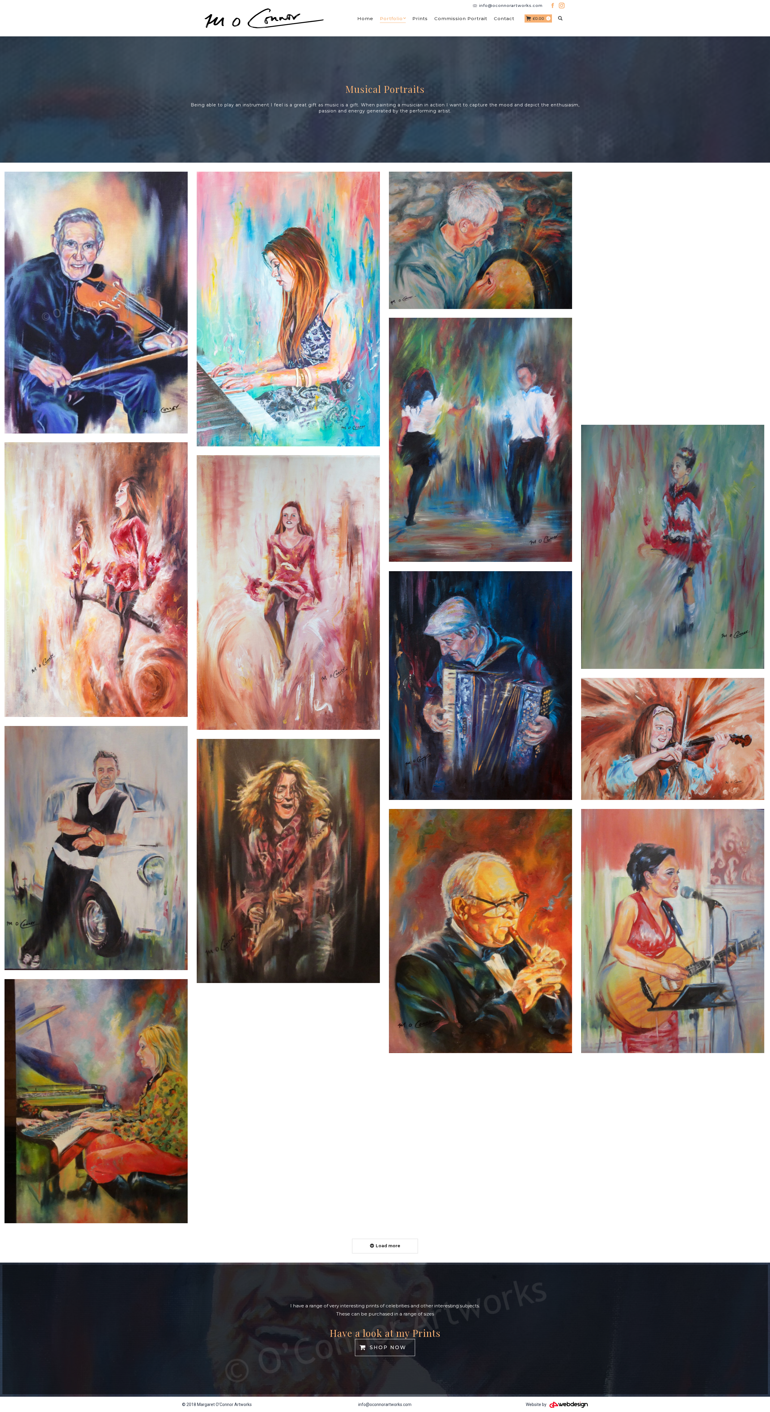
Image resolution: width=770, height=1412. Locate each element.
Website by (536, 1404)
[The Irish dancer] (672, 547)
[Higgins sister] (672, 739)
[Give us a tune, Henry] (480, 685)
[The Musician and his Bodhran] (480, 240)
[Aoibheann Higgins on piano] (288, 309)
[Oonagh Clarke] (672, 931)
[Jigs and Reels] (480, 440)
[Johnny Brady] (96, 848)
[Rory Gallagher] (288, 861)
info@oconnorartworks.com (384, 1404)
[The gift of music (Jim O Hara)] (480, 931)
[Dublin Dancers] (96, 579)
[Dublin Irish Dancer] (288, 592)
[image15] (96, 302)
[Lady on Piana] (96, 1101)
